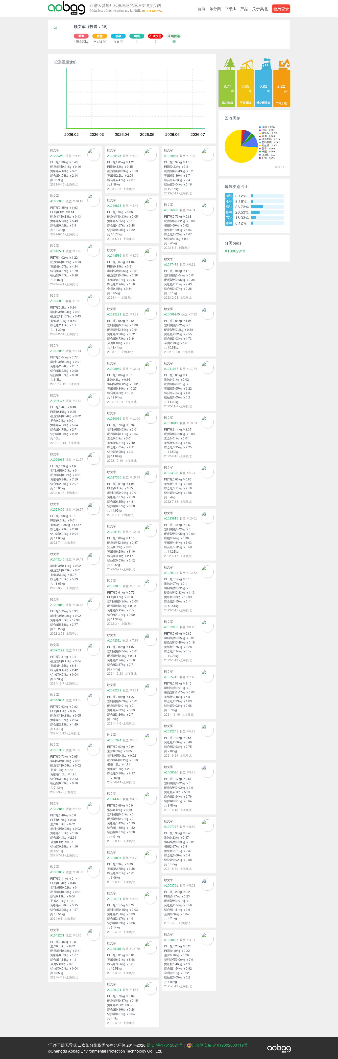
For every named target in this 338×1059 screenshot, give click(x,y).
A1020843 (171, 156)
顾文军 (54, 150)
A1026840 (57, 605)
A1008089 (114, 369)
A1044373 (114, 799)
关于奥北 (260, 8)
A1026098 (171, 210)
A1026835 (114, 858)
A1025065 (57, 351)
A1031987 (171, 369)
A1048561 (57, 251)
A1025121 (114, 314)
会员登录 (281, 8)
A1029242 (57, 156)
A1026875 (114, 206)
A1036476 (57, 401)
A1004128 (171, 473)
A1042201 (57, 935)
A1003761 (171, 885)
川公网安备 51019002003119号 (220, 1045)
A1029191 (171, 573)
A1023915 (171, 518)
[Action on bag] (66, 8)
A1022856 (171, 627)
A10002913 (235, 251)
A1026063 (57, 459)
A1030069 (114, 418)
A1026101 (114, 990)
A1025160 (114, 532)
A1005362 (57, 750)
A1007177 (171, 827)
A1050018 (57, 201)
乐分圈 (215, 8)
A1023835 (114, 586)
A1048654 (57, 700)
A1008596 (171, 772)
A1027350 (114, 477)
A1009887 (57, 872)
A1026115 (114, 949)
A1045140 (57, 559)
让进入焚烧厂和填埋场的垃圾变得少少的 (125, 8)
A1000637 (171, 940)
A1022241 (171, 731)
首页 (201, 8)
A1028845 (57, 809)
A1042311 (114, 640)
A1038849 (171, 423)
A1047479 (171, 264)
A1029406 (57, 509)
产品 (244, 8)
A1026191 (114, 899)
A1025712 (171, 677)
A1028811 (57, 301)
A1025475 (114, 156)
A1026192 (57, 650)
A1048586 (114, 255)
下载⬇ (230, 8)
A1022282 (114, 690)
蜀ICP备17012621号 (164, 1045)
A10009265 (172, 314)
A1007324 (114, 740)
